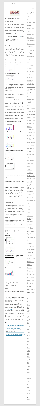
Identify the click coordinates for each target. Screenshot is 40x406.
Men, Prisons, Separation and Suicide (30, 208)
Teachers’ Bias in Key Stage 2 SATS (30, 184)
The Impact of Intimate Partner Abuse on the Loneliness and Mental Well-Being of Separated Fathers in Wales (31, 25)
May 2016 (28, 362)
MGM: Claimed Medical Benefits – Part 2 (31, 211)
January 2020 (28, 332)
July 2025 (28, 302)
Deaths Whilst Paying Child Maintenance (31, 114)
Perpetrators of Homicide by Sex (30, 216)
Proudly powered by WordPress (7, 403)
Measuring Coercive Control (29, 148)
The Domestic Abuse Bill (29, 151)
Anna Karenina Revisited (29, 142)
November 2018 (28, 342)
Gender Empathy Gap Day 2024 (30, 40)
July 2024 (28, 308)
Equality (28, 381)
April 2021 (28, 323)
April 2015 (28, 369)
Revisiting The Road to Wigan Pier (30, 213)
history (27, 384)
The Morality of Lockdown (29, 127)
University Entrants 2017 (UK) (30, 188)
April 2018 (28, 346)
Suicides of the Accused (29, 129)
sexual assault (28, 390)
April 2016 (28, 363)
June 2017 (28, 354)
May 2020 (28, 329)
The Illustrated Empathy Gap (11, 3)
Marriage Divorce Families (29, 386)
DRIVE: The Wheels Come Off (29, 120)
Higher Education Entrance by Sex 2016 (30, 206)
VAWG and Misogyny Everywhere (30, 15)
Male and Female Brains (29, 242)
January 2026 (28, 299)
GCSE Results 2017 (29, 197)
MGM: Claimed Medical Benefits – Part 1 (31, 214)
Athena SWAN (28, 261)
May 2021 (28, 322)
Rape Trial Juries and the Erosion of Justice (31, 58)
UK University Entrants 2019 (29, 117)
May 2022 (28, 317)
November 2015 (28, 365)
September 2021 (28, 319)
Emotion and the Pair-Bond (21, 340)
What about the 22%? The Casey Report (31, 29)
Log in (27, 397)
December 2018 (28, 341)
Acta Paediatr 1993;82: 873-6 (11, 309)
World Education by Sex (29, 187)
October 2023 (28, 310)
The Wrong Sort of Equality (29, 243)
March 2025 (28, 303)
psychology (28, 389)
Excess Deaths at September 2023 (30, 53)
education (28, 380)
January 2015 (28, 371)
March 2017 (28, 356)
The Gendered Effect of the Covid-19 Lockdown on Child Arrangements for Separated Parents (30, 125)
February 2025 (28, 304)
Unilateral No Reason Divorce (30, 160)
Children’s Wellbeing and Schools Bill (30, 30)
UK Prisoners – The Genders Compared (30, 271)
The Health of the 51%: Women (30, 239)
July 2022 (28, 316)
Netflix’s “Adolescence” (29, 32)
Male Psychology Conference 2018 (30, 178)
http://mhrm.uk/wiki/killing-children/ (9, 20)
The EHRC (28, 236)
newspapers (28, 388)
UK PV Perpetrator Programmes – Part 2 (31, 200)
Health (27, 383)
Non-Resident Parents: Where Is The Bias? (31, 171)
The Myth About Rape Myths (30, 92)
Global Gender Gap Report (29, 274)
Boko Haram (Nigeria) (29, 280)
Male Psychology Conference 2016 (30, 233)
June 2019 (28, 337)
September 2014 (28, 374)
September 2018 (28, 343)
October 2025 (28, 300)
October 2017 (28, 351)
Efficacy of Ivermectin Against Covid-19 (30, 84)
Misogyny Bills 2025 (29, 34)
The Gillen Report (28, 163)
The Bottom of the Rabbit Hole (30, 221)
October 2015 (28, 366)
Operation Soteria (28, 65)
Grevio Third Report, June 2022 (30, 71)
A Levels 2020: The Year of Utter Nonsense (31, 111)
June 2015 (28, 368)
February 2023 (28, 313)
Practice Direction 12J (29, 196)
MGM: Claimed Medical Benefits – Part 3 (31, 210)
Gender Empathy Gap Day (29, 89)
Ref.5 (8, 190)
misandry (28, 387)
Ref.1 (20, 36)
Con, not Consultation (29, 283)
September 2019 (28, 335)
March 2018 (28, 347)
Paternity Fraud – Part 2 (29, 268)
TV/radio (28, 392)
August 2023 (28, 311)
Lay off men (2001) (29, 277)
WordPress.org (28, 399)
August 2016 (28, 360)
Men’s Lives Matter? (29, 123)
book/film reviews (29, 378)
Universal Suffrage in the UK (29, 265)
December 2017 (28, 349)
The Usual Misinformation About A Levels (31, 176)
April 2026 (28, 297)
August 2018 (28, 344)
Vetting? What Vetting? (29, 126)
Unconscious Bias (28, 205)
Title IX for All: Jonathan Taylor (30, 35)
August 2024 (28, 307)
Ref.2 (20, 187)
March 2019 (28, 339)
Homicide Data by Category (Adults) (30, 132)
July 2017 (28, 353)
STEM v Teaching (28, 264)
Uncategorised (28, 393)
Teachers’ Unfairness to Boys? (30, 258)
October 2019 (28, 334)
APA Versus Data (28, 159)
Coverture (28, 164)
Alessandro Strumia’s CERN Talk (30, 173)
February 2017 (28, 357)
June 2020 (28, 328)
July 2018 (28, 345)
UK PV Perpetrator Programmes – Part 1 (31, 202)
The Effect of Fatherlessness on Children (31, 168)
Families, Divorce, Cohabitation (30, 231)
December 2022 (28, 314)
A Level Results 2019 (29, 145)
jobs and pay (28, 385)
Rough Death (28, 162)
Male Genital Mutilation (29, 256)
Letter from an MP (7, 340)
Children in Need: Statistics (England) (30, 135)
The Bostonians (28, 75)
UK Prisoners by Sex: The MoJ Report (30, 191)
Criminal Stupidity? (29, 110)
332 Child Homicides (29, 219)
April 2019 (28, 338)
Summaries (28, 90)
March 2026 (28, 298)
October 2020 (28, 326)
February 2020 (28, 331)
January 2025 (28, 305)
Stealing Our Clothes (29, 257)
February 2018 (28, 348)
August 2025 (28, 301)
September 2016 (28, 359)
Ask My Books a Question (29, 28)
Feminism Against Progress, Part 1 (30, 61)
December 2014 (28, 372)
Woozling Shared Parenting (29, 165)
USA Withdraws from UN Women (30, 18)
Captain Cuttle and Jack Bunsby (30, 95)
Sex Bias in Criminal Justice (29, 170)
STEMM (28, 391)
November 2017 (28, 350)
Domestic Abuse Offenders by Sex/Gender (31, 77)
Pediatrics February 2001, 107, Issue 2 (10, 298)
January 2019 (28, 340)
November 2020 (28, 325)
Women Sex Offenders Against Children (30, 193)
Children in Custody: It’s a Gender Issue (30, 138)
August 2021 (28, 320)
